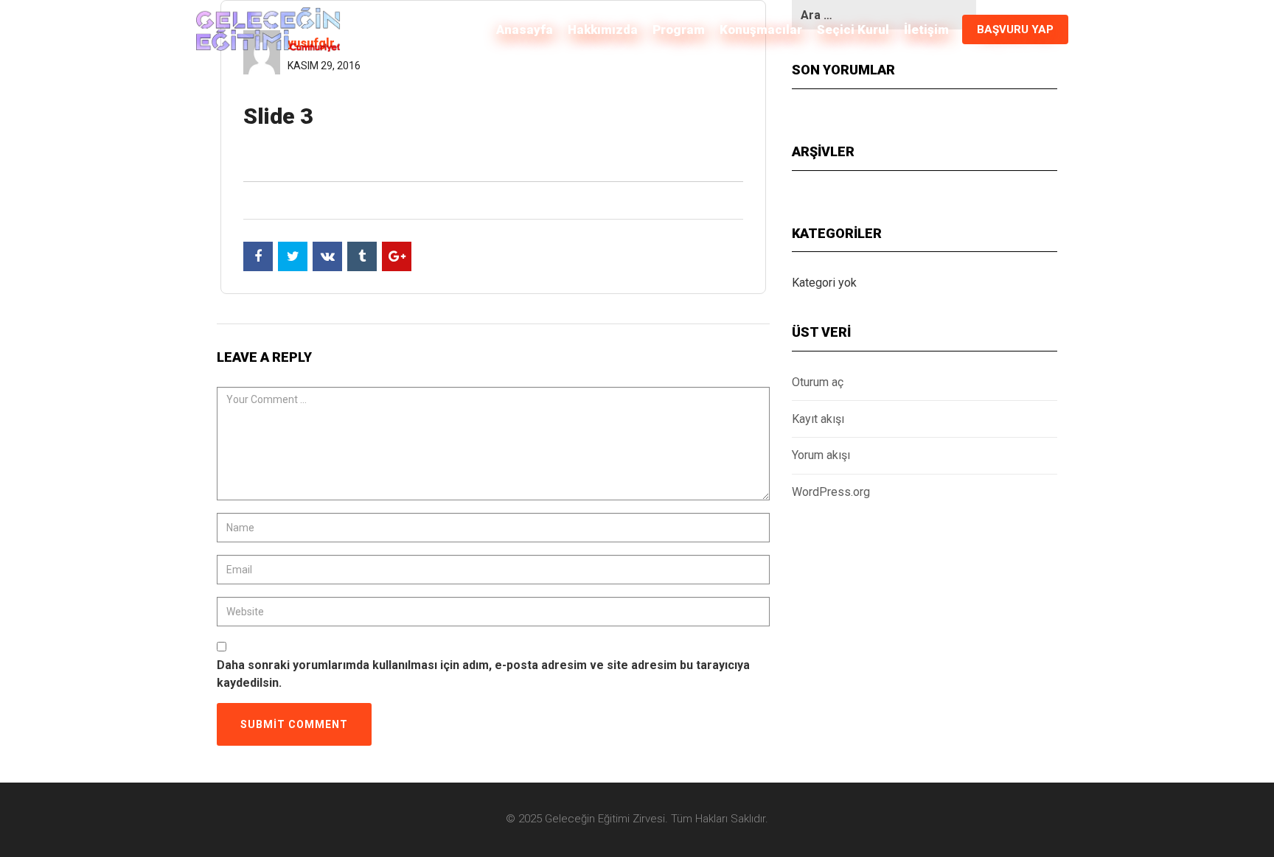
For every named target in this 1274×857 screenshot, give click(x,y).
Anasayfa (524, 29)
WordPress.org (831, 492)
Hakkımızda (603, 29)
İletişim (926, 29)
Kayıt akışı (818, 419)
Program (678, 29)
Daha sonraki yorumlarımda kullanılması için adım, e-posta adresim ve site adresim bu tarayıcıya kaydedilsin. (483, 674)
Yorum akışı (821, 455)
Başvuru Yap (1015, 29)
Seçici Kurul (853, 29)
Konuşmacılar (761, 29)
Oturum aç (817, 382)
